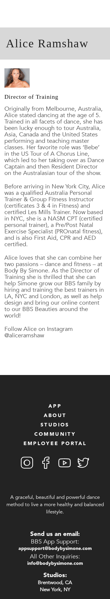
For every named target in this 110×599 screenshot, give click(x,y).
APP (55, 406)
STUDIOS (55, 425)
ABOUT (55, 415)
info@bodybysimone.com (55, 563)
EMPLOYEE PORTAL (55, 443)
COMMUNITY (55, 434)
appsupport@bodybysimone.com (55, 548)
